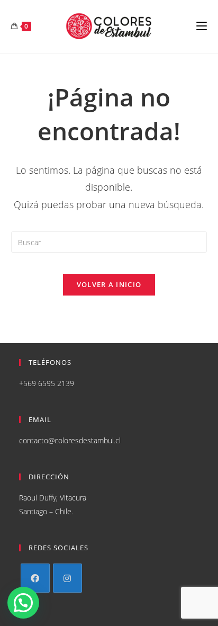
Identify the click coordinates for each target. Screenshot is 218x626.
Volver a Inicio (109, 284)
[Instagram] (67, 578)
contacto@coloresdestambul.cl (70, 440)
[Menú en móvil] (201, 26)
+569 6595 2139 (46, 383)
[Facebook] (35, 578)
